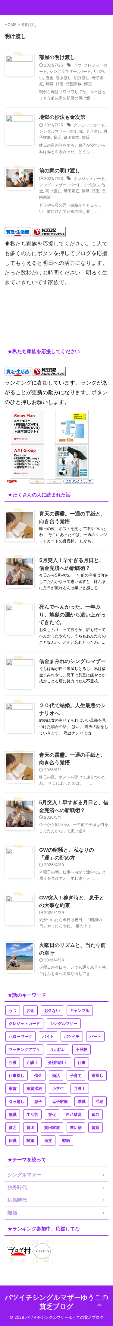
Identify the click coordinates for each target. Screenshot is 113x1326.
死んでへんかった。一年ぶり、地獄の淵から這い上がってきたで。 (72, 614)
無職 (49, 83)
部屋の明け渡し (57, 57)
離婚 (30, 1140)
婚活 (56, 1075)
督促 (52, 1114)
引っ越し (16, 1101)
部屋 (88, 83)
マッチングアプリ (24, 1049)
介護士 (32, 1062)
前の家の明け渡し (59, 171)
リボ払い (91, 184)
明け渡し (81, 77)
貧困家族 (74, 83)
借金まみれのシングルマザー (72, 661)
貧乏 (60, 83)
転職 (13, 1140)
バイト (48, 1036)
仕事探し (16, 1075)
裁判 (95, 1114)
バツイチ (72, 1036)
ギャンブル (79, 1010)
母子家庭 (71, 190)
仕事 (82, 1062)
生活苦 (32, 1114)
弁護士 (80, 1088)
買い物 (76, 1127)
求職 (82, 1101)
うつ (77, 65)
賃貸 (85, 137)
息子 (38, 1101)
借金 (49, 77)
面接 (48, 1140)
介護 (13, 1062)
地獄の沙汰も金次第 (62, 117)
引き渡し (63, 77)
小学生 (58, 1088)
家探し (97, 1075)
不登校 (81, 1049)
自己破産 (74, 1114)
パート (85, 71)
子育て (76, 1075)
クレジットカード (89, 124)
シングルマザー (63, 71)
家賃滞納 (34, 1088)
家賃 (13, 1088)
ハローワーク (20, 1036)
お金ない (52, 1010)
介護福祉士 (58, 1062)
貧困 (30, 1127)
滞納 (99, 1101)
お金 (30, 1010)
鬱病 (66, 1140)
